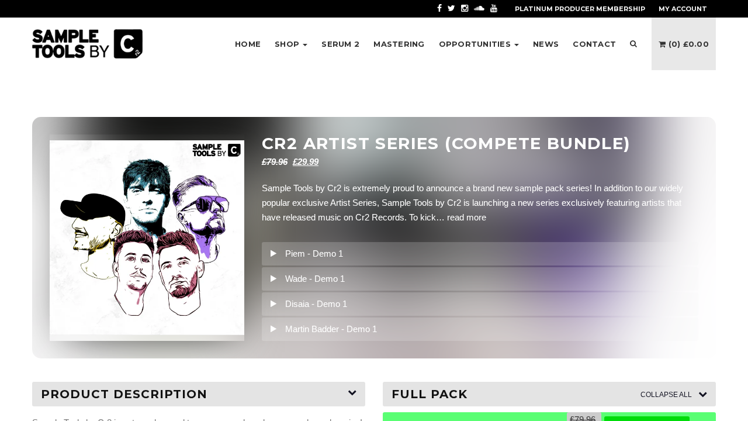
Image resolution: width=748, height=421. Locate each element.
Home (248, 44)
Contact (594, 44)
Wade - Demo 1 (315, 279)
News (546, 44)
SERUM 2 (340, 44)
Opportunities (476, 44)
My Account (683, 9)
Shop (288, 44)
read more (466, 217)
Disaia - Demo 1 (316, 304)
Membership (580, 9)
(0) (687, 44)
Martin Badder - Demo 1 (331, 329)
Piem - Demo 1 (314, 253)
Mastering (398, 44)
